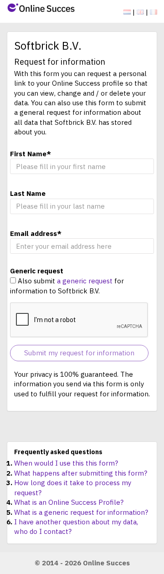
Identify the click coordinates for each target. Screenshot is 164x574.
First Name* (30, 153)
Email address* (36, 233)
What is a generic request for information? (81, 512)
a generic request (85, 281)
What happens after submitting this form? (80, 473)
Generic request (36, 270)
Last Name (28, 193)
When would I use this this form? (66, 463)
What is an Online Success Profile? (68, 502)
